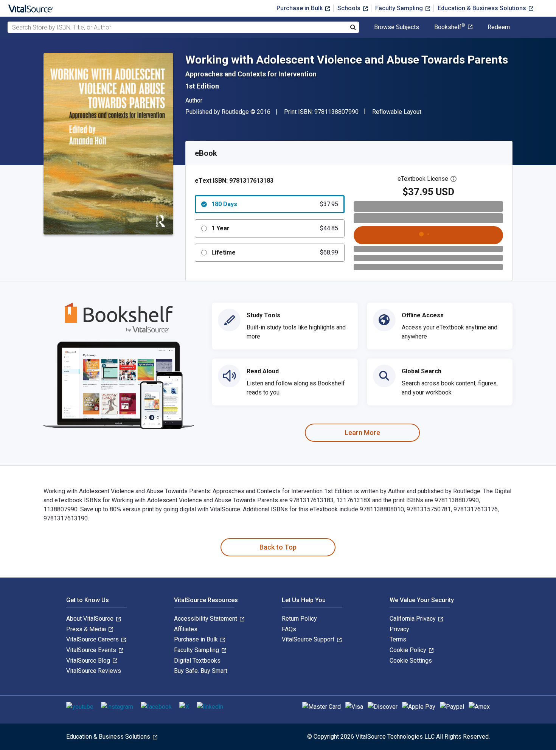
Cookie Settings (411, 660)
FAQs (289, 629)
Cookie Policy (409, 650)
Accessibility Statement (206, 618)
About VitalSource (90, 618)
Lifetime (274, 252)
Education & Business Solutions (483, 8)
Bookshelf (449, 27)
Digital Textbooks (197, 660)
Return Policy (299, 618)
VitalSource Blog (89, 660)
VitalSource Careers (93, 639)
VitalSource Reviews (93, 670)
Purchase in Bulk (300, 8)
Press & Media (86, 629)
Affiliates (185, 629)
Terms (398, 639)
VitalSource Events (92, 650)
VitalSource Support (309, 639)
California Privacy (413, 618)
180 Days (274, 204)
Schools (349, 8)
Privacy (399, 629)
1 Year (274, 228)
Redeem (499, 27)
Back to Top (278, 547)
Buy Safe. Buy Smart (200, 670)
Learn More (362, 432)
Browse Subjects (396, 27)
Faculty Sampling (399, 8)
